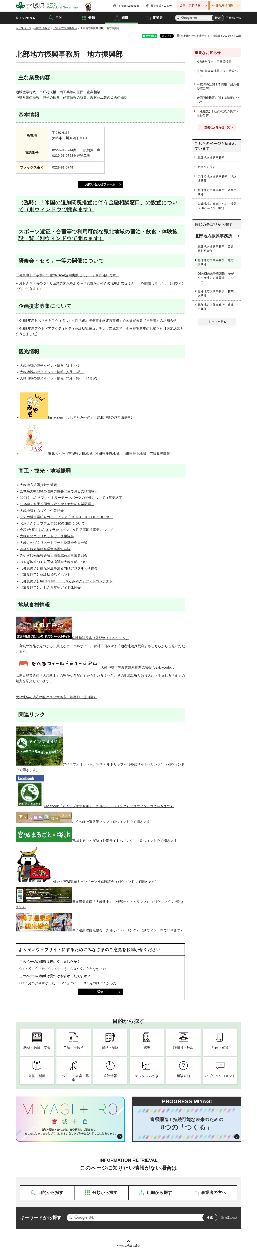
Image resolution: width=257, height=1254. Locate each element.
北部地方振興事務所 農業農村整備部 (216, 248)
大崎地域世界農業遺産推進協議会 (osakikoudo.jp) (138, 667)
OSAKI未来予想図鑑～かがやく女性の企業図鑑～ (57, 504)
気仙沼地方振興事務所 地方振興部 (217, 178)
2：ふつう (59, 969)
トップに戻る (27, 17)
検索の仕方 (235, 17)
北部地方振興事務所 (65, 28)
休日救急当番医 (222, 5)
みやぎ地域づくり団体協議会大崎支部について (55, 562)
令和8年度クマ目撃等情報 (214, 61)
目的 (59, 17)
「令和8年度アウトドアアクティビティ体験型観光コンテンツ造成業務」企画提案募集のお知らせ (89, 328)
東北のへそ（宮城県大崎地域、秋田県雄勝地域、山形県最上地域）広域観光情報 (109, 454)
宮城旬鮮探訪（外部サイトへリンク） (100, 638)
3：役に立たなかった (90, 969)
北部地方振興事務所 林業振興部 (216, 293)
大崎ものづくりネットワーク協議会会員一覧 (53, 543)
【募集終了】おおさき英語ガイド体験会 (50, 588)
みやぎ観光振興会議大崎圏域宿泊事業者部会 (53, 555)
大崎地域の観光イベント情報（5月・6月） (52, 372)
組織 (125, 17)
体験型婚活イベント (55, 575)
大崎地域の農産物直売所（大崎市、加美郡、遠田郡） (56, 697)
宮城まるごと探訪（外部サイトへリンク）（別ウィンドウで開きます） (126, 841)
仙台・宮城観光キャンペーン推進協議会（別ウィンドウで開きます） (105, 882)
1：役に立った (34, 969)
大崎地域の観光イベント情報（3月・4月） (52, 365)
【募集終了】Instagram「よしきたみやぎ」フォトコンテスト (66, 581)
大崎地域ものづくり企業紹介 (42, 510)
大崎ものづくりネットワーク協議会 (47, 536)
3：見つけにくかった (100, 983)
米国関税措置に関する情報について (218, 100)
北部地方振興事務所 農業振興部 (217, 192)
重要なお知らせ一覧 (217, 127)
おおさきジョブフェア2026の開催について (52, 523)
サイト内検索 (178, 18)
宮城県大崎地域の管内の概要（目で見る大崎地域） (59, 491)
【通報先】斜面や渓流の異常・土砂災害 (218, 113)
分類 (91, 17)
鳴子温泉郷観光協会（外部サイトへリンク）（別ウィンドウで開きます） (128, 930)
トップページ (23, 28)
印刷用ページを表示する (195, 35)
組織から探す (42, 28)
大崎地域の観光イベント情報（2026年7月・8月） (217, 205)
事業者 (158, 17)
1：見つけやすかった (39, 983)
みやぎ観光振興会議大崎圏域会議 (45, 549)
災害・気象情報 (190, 5)
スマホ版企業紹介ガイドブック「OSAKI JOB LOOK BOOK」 (66, 517)
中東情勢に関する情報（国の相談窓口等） (218, 86)
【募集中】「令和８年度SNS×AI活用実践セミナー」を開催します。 (67, 275)
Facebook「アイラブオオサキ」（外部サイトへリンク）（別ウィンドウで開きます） (109, 806)
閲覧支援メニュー (161, 5)
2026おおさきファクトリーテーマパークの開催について (62, 498)
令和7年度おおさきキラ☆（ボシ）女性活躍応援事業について (66, 530)
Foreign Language (128, 5)
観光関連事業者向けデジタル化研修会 (69, 568)
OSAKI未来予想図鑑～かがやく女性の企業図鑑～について (216, 278)
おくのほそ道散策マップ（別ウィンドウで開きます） (112, 822)
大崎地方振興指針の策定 (38, 485)
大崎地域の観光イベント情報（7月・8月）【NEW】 (59, 378)
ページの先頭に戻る (128, 1245)
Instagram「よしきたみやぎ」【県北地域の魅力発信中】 (91, 417)
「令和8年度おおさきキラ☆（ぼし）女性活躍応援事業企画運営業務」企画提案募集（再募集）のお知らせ (96, 320)
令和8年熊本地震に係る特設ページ (217, 73)
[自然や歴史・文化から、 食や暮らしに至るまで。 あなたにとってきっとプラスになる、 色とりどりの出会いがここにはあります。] (70, 1131)
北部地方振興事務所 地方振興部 (216, 262)
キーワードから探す (41, 1217)
